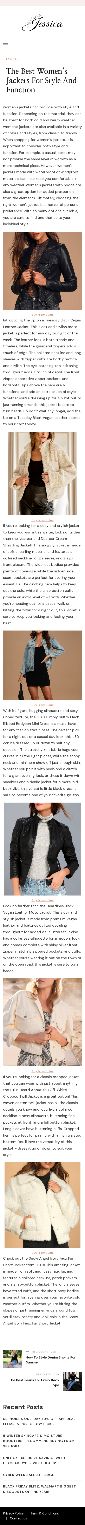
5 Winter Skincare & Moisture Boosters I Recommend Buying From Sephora (38, 1441)
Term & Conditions (45, 1513)
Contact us (18, 1518)
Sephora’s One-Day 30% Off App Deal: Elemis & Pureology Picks (40, 1421)
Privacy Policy (13, 1513)
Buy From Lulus (43, 314)
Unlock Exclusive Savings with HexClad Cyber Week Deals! (34, 1460)
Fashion (12, 59)
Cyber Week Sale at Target (30, 1475)
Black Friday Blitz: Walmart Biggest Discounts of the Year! (39, 1489)
